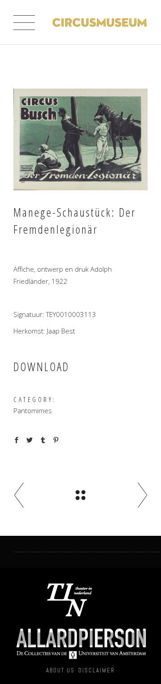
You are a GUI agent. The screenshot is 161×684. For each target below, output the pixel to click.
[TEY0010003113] (80, 139)
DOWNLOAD (41, 367)
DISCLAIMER (96, 670)
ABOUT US (60, 670)
